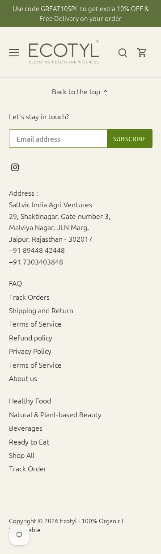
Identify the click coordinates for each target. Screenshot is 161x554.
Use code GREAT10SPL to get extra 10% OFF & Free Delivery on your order (81, 13)
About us (23, 378)
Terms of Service (35, 323)
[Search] (122, 52)
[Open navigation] (14, 52)
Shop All (21, 455)
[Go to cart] (142, 52)
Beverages (25, 427)
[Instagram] (15, 166)
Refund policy (30, 337)
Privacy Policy (30, 351)
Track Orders (29, 297)
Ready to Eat (29, 441)
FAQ (15, 283)
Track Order (28, 468)
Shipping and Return (41, 310)
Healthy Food (30, 400)
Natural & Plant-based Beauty (55, 414)
